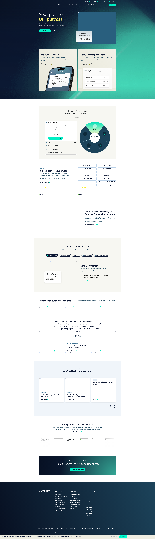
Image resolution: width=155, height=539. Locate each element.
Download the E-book (90, 224)
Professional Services (75, 504)
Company (78, 4)
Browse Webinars (71, 350)
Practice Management (60, 502)
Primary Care (87, 172)
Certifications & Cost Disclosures (73, 528)
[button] (106, 4)
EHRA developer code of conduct (87, 528)
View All (88, 515)
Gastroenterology (106, 168)
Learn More (84, 280)
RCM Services (73, 506)
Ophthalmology (107, 185)
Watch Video (96, 350)
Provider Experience (59, 504)
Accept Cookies (123, 536)
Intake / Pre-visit (51, 142)
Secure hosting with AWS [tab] (102, 255)
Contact (90, 4)
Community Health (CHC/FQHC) (107, 181)
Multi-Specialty (89, 501)
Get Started (112, 4)
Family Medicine (87, 185)
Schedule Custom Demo (77, 469)
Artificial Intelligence (75, 494)
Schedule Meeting (44, 30)
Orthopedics (107, 172)
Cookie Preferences (114, 536)
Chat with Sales (58, 30)
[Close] (153, 536)
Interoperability (58, 498)
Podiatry (87, 181)
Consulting (72, 496)
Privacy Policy (97, 528)
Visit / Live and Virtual (52, 145)
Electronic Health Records (61, 496)
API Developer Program (60, 510)
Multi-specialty (87, 168)
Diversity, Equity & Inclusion (108, 501)
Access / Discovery (52, 122)
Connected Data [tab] (88, 255)
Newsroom (104, 505)
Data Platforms (58, 494)
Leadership (104, 503)
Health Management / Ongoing (55, 152)
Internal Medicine (87, 178)
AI (93, 4)
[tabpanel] (77, 273)
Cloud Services (73, 498)
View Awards (76, 431)
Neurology (107, 175)
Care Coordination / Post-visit (55, 149)
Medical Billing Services (75, 500)
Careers (103, 496)
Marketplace (57, 506)
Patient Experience (59, 500)
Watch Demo (85, 64)
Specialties (71, 4)
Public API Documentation (61, 508)
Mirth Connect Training (75, 502)
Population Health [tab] (65, 255)
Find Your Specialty (44, 182)
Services (66, 4)
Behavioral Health (87, 165)
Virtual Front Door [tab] (52, 255)
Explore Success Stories (47, 350)
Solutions (60, 4)
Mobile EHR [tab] (76, 255)
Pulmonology (107, 178)
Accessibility (63, 528)
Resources (84, 4)
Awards (103, 494)
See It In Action (46, 64)
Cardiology (87, 175)
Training (72, 508)
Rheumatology (107, 165)
